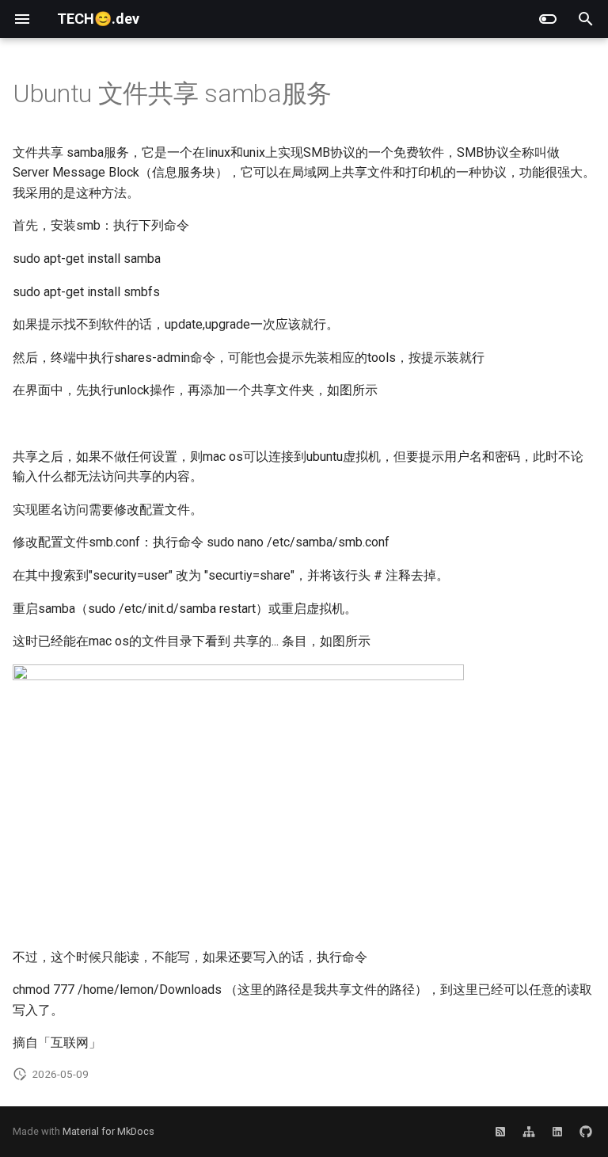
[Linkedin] (557, 1131)
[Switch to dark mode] (548, 19)
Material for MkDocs (108, 1131)
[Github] (585, 1131)
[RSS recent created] (500, 1131)
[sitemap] (529, 1131)
